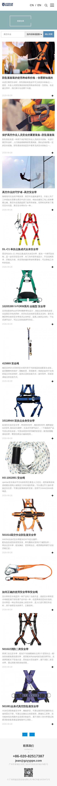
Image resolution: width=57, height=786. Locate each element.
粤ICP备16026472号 (41, 779)
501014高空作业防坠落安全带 (19, 535)
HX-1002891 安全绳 (13, 477)
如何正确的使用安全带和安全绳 (20, 592)
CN (32, 5)
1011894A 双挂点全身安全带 (18, 420)
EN (39, 5)
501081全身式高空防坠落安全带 (20, 706)
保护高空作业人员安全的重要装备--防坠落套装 (28, 135)
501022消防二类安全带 (15, 649)
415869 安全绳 (10, 363)
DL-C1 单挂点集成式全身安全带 (20, 249)
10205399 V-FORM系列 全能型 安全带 (24, 306)
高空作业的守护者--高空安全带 (19, 192)
